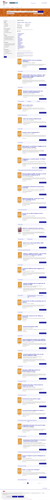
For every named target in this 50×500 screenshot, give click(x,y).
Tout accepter (21, 496)
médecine (19, 41)
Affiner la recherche (29, 52)
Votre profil (7, 7)
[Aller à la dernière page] (43, 483)
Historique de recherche (10, 13)
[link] (21, 483)
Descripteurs (6, 49)
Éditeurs (5, 35)
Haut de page (45, 488)
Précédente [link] (24, 483)
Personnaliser (9, 496)
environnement (20, 38)
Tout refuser (15, 496)
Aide (34, 13)
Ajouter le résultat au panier (22, 52)
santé (18, 48)
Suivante (39, 483)
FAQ (21, 7)
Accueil (4, 7)
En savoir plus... (24, 67)
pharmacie (19, 44)
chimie (19, 36)
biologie (30, 22)
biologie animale (27, 23)
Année (5, 22)
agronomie (19, 35)
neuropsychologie (20, 42)
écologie (19, 37)
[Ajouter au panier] (40, 112)
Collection (6, 42)
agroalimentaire (20, 34)
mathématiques (20, 40)
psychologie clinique (20, 45)
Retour (6, 17)
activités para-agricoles (21, 33)
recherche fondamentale (21, 46)
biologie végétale (19, 26)
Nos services (17, 7)
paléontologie (20, 43)
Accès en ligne (36, 167)
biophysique (27, 26)
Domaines (26, 22)
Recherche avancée (39, 13)
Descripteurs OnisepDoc (21, 22)
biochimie (18, 23)
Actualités (12, 7)
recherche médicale (20, 47)
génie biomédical (20, 39)
